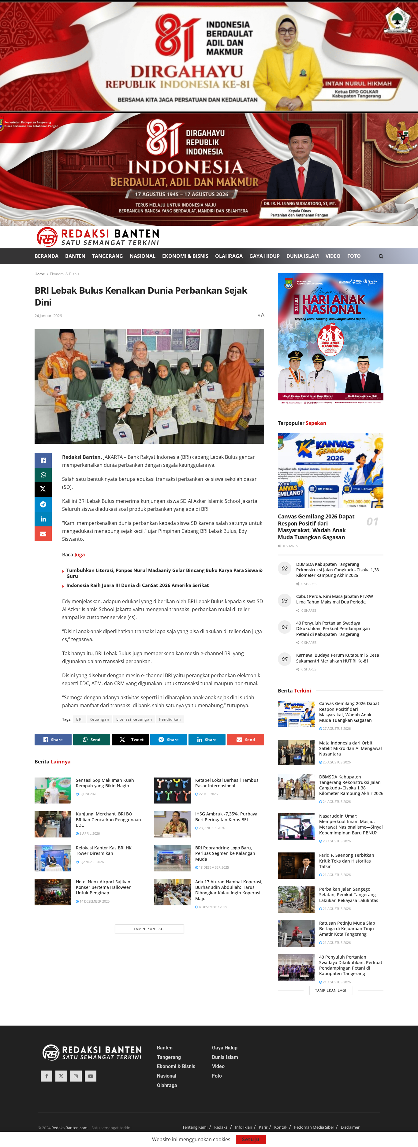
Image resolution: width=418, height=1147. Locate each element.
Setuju (251, 1139)
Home (40, 274)
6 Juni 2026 (88, 794)
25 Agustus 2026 (336, 762)
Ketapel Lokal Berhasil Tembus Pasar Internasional (227, 783)
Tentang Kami (194, 1127)
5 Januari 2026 (91, 861)
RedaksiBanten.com (69, 1127)
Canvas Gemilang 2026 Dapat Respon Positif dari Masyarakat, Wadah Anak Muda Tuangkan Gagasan (316, 527)
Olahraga (229, 256)
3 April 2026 (89, 833)
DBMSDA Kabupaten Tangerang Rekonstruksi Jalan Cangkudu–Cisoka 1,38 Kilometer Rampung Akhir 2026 (337, 569)
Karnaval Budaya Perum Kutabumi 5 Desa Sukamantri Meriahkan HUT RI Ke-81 (337, 657)
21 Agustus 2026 (336, 874)
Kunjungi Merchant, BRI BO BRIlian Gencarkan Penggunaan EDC (108, 819)
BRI (79, 719)
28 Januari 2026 (211, 828)
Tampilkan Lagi (149, 928)
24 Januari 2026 (48, 315)
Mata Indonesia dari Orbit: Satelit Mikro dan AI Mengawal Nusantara (350, 748)
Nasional (142, 256)
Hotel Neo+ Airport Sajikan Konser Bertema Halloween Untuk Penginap (104, 887)
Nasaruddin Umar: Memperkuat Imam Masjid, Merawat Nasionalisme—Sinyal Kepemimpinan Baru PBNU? (351, 824)
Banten (75, 256)
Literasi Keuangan (134, 719)
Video (333, 256)
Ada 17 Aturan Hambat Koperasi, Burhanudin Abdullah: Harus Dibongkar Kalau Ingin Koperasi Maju (229, 890)
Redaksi (221, 1127)
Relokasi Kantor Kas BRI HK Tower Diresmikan (104, 850)
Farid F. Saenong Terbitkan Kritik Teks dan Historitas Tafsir (346, 860)
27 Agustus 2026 (336, 728)
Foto (354, 256)
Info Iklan (243, 1127)
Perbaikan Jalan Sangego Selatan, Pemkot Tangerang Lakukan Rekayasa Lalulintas (348, 894)
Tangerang (107, 256)
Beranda (46, 256)
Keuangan (99, 719)
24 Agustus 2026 (336, 801)
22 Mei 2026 (208, 794)
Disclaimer (350, 1127)
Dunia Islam (302, 256)
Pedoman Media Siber (314, 1127)
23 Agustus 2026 (336, 841)
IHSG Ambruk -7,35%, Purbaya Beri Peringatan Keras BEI (226, 816)
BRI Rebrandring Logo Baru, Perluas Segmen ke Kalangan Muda (225, 853)
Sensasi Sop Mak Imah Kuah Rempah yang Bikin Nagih (105, 783)
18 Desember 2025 (213, 867)
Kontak (280, 1127)
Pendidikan (170, 719)
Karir (263, 1127)
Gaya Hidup (264, 256)
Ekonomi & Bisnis (185, 256)
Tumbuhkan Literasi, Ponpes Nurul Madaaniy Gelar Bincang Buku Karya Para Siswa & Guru (164, 573)
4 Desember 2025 (212, 906)
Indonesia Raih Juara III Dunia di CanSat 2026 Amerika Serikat (137, 585)
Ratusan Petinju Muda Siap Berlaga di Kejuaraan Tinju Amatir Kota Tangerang (347, 928)
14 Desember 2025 (94, 901)
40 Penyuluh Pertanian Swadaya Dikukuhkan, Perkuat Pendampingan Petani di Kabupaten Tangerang (333, 628)
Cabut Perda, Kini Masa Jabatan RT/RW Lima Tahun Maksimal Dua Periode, (334, 599)
